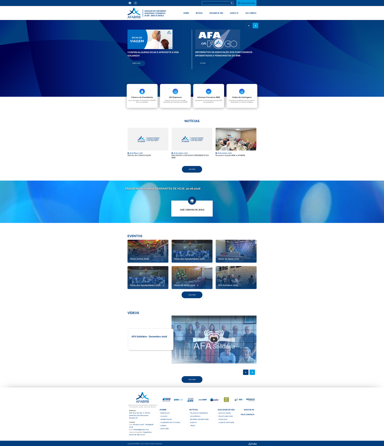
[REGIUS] (226, 399)
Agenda (163, 425)
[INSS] (238, 399)
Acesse (203, 63)
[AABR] (214, 399)
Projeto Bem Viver (225, 416)
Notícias (199, 13)
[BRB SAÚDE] (202, 399)
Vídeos (192, 425)
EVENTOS (193, 422)
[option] (158, 49)
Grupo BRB (164, 429)
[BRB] (166, 399)
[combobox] (216, 3)
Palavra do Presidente (199, 413)
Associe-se (234, 13)
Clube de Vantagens (226, 422)
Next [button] (255, 25)
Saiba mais (136, 63)
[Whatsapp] (135, 3)
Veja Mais (192, 295)
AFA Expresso (195, 416)
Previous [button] (249, 25)
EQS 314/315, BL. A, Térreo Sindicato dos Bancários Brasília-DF (139, 415)
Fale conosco (251, 13)
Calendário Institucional (170, 422)
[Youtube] (130, 3)
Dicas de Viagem (224, 413)
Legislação (222, 419)
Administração (166, 419)
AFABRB (186, 13)
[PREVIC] (250, 399)
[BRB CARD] (178, 399)
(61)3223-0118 (138, 425)
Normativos (165, 413)
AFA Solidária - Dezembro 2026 (149, 336)
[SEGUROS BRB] (190, 399)
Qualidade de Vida (216, 13)
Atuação (163, 416)
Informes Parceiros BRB (199, 419)
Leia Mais (192, 169)
